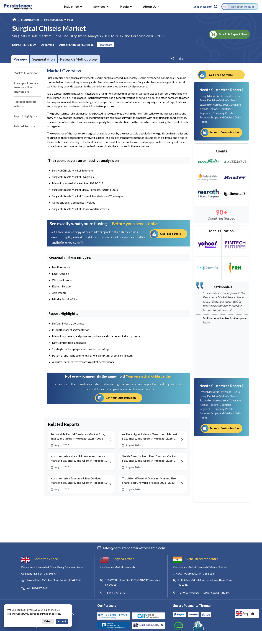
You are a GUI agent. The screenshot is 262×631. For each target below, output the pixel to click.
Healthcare (105, 44)
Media (124, 6)
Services (99, 6)
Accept (62, 621)
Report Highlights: (26, 116)
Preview (20, 59)
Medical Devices (30, 19)
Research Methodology (79, 59)
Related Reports (24, 126)
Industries (71, 6)
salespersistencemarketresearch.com (134, 548)
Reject (48, 621)
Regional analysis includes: (25, 104)
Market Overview (25, 72)
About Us (149, 6)
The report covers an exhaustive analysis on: (26, 87)
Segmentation (43, 59)
